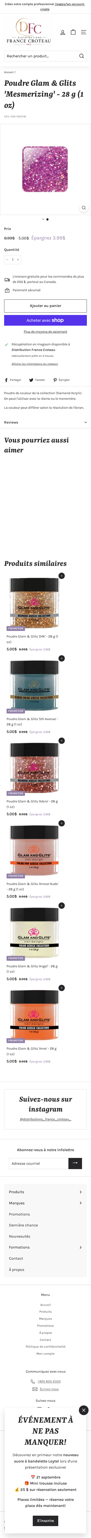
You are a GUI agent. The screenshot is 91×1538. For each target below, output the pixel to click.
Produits (45, 1311)
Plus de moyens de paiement (45, 332)
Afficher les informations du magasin (35, 363)
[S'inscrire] (75, 1163)
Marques (45, 1318)
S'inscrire (45, 1520)
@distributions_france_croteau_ (45, 1119)
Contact (45, 1340)
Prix (7, 229)
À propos (45, 1332)
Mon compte (45, 1353)
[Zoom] (83, 207)
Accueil (9, 72)
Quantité (11, 249)
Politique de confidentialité (46, 1346)
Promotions (45, 1325)
